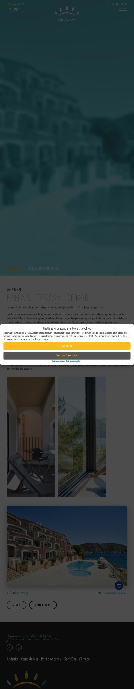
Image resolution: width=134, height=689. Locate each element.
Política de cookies (58, 361)
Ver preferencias (67, 355)
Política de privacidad (73, 361)
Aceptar (67, 346)
